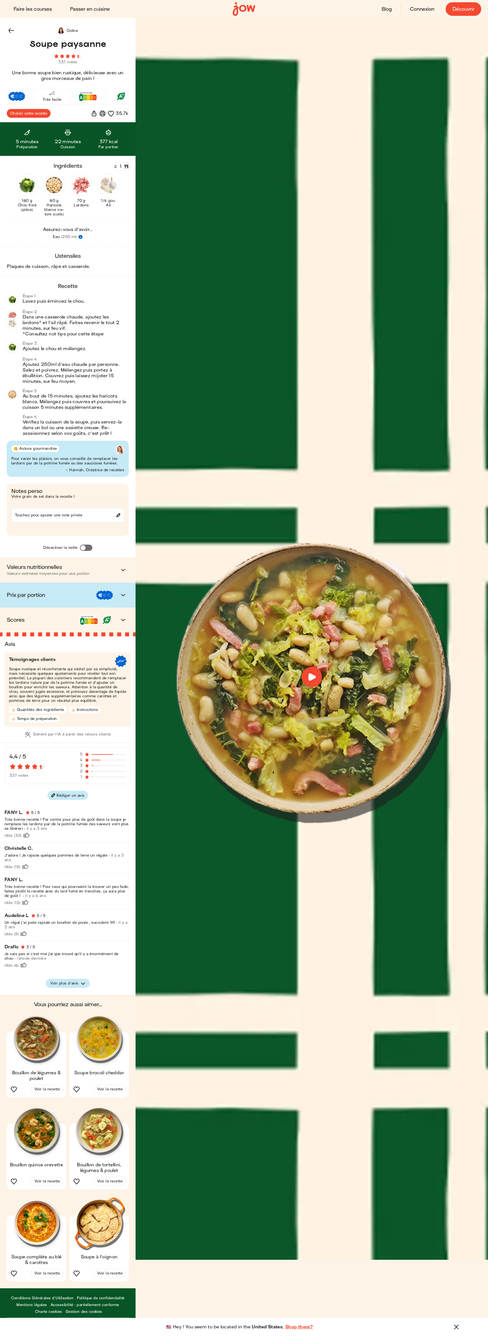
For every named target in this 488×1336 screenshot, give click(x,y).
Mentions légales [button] (31, 1305)
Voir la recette (47, 1089)
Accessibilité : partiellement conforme (85, 1305)
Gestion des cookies (84, 1311)
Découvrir (463, 9)
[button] (11, 30)
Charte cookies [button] (48, 1311)
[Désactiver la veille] (86, 548)
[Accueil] (244, 9)
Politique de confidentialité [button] (100, 1298)
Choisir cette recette (28, 113)
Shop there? (299, 1327)
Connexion (422, 9)
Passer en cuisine (90, 9)
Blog (387, 9)
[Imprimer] (102, 113)
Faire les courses (33, 9)
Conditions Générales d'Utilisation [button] (42, 1298)
